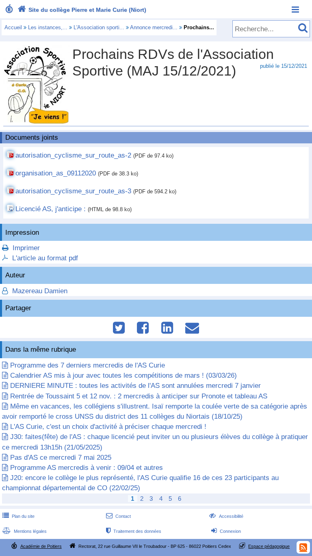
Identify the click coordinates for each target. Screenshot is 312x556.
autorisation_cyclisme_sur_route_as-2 (73, 155)
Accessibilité (226, 516)
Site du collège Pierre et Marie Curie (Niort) (82, 9)
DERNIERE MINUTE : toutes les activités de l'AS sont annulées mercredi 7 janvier (135, 385)
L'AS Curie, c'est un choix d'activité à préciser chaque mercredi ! (108, 427)
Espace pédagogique (269, 546)
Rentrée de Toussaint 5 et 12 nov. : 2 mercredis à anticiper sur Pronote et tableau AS (138, 396)
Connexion (226, 531)
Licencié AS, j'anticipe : (50, 209)
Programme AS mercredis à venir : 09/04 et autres (86, 468)
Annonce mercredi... (154, 27)
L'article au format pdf (45, 258)
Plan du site (18, 516)
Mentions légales (24, 531)
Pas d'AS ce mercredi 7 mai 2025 (60, 457)
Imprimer (26, 248)
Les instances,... (47, 27)
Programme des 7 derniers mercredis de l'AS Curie (87, 365)
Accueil (13, 27)
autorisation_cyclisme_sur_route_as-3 (73, 191)
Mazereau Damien (38, 291)
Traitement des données (133, 531)
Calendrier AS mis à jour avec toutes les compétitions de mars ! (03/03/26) (123, 375)
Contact (118, 516)
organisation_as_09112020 (55, 173)
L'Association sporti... (99, 27)
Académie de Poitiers (41, 546)
